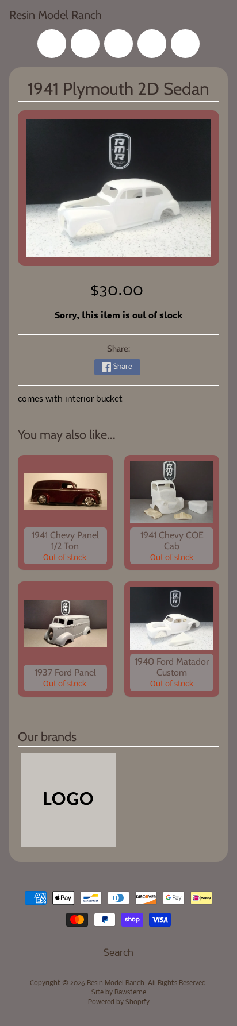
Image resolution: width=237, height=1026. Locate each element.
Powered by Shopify (119, 1002)
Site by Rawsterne (118, 992)
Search (118, 953)
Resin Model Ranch (55, 15)
